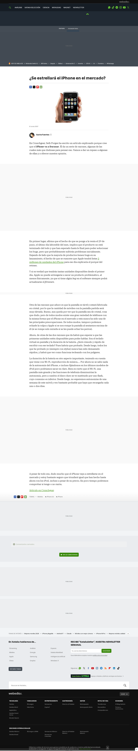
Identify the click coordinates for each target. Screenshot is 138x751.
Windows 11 (55, 660)
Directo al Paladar (68, 704)
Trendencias (102, 704)
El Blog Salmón (120, 704)
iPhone (60, 497)
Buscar (125, 685)
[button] (44, 134)
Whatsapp (110, 63)
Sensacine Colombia (48, 735)
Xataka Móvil (13, 707)
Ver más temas (15, 669)
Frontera (101, 63)
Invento (80, 63)
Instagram (120, 7)
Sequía (52, 63)
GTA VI (88, 63)
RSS (105, 668)
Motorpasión (84, 704)
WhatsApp (109, 7)
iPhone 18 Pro (101, 633)
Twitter (128, 7)
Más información (85, 749)
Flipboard (37, 87)
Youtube (124, 7)
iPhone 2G (50, 497)
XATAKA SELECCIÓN (32, 7)
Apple (11, 656)
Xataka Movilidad (57, 652)
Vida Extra (30, 707)
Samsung (33, 656)
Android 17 (60, 633)
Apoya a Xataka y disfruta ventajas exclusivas (106, 676)
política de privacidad (100, 655)
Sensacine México (51, 731)
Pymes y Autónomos (119, 708)
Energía (32, 652)
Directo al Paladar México (68, 732)
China (11, 660)
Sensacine (48, 704)
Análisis (33, 648)
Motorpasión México (84, 732)
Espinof (47, 707)
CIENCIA (46, 7)
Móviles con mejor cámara (84, 633)
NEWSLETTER (78, 7)
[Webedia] (124, 1)
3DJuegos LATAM (32, 731)
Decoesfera (102, 707)
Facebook (30, 87)
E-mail (41, 87)
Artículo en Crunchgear (41, 490)
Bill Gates (44, 63)
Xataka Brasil (13, 734)
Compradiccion (103, 710)
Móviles (40, 497)
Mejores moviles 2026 (31, 633)
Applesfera (12, 710)
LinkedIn (114, 668)
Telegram (116, 7)
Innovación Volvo (73, 28)
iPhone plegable (48, 633)
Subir (123, 694)
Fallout (60, 63)
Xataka (11, 704)
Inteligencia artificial (58, 656)
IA (94, 63)
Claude (69, 633)
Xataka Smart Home (13, 714)
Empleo (32, 660)
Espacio (53, 648)
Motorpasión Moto (86, 707)
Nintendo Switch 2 (32, 63)
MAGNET (67, 7)
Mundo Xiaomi (14, 718)
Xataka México (14, 731)
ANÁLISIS (18, 7)
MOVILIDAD (56, 7)
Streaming (13, 648)
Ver (70, 555)
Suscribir (106, 651)
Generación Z (70, 63)
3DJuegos (30, 704)
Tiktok (113, 7)
